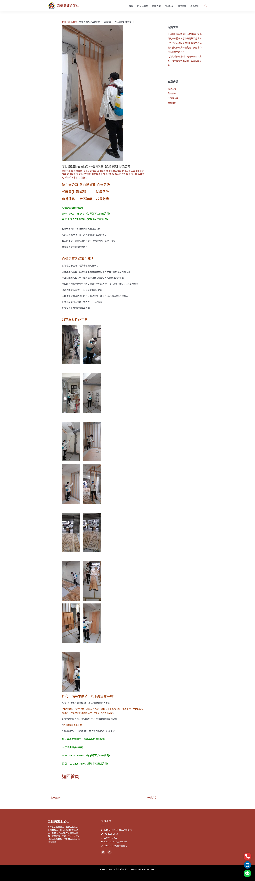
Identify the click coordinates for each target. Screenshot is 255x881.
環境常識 (182, 5)
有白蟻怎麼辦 (84, 174)
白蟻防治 (110, 174)
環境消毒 (156, 5)
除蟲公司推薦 (71, 177)
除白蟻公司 (120, 174)
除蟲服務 (169, 5)
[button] (205, 5)
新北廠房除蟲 (115, 171)
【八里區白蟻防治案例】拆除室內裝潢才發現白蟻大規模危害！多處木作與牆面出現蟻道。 (185, 47)
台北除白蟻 (102, 171)
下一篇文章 (152, 797)
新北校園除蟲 (128, 171)
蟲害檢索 (172, 93)
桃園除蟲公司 (98, 174)
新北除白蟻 (72, 174)
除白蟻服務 (142, 5)
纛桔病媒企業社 (68, 5)
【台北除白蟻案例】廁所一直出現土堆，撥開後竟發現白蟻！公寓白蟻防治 (185, 60)
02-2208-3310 (77, 219)
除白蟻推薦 (131, 174)
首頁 (131, 5)
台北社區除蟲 (90, 171)
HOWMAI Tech (148, 869)
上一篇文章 (54, 797)
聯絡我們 (194, 5)
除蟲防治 (82, 177)
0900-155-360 (76, 214)
